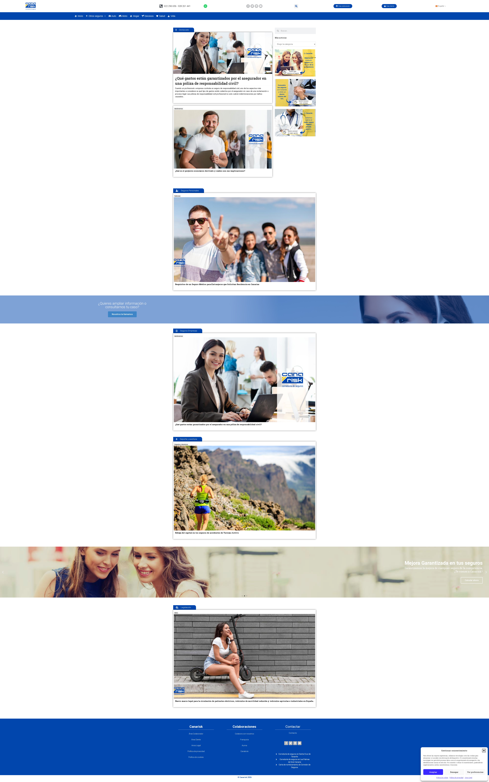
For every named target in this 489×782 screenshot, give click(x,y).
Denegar (454, 772)
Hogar (136, 16)
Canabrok (244, 751)
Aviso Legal (468, 778)
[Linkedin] (256, 6)
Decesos (149, 16)
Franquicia (244, 740)
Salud (162, 16)
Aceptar (433, 772)
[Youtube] (260, 6)
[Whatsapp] (205, 6)
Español (441, 6)
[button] (484, 750)
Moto (124, 16)
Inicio (80, 16)
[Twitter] (252, 6)
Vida (173, 16)
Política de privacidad (456, 778)
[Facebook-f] (248, 6)
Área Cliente (196, 740)
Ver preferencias (475, 772)
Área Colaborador (196, 734)
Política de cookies (442, 778)
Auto (113, 16)
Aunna (244, 745)
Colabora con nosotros (244, 734)
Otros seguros (96, 16)
